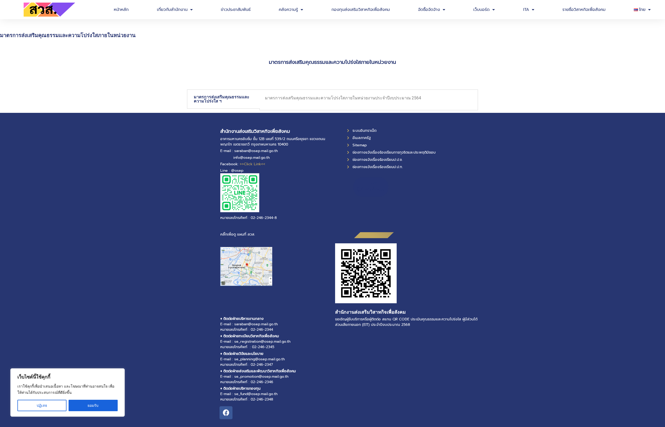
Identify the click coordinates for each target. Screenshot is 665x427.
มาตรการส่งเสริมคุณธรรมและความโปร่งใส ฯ (221, 99)
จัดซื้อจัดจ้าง (429, 9)
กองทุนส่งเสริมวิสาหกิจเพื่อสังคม (360, 9)
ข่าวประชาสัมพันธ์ (236, 9)
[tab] (223, 99)
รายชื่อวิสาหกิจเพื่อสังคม (584, 9)
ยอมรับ (93, 405)
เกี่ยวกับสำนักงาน (172, 9)
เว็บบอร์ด (481, 9)
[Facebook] (226, 412)
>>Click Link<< (252, 164)
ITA (526, 9)
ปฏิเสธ (42, 405)
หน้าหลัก (121, 9)
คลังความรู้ (288, 9)
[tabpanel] (369, 100)
